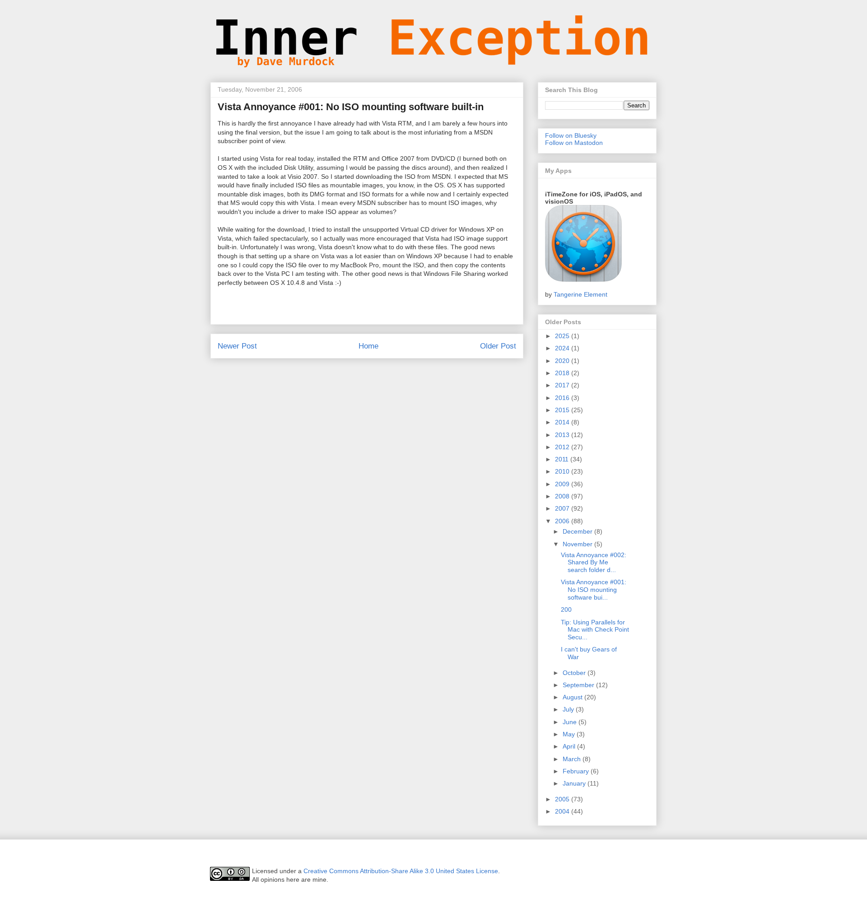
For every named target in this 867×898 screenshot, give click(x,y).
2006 (563, 521)
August (573, 697)
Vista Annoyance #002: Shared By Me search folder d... (593, 562)
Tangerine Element (580, 294)
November (578, 544)
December (578, 531)
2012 (563, 447)
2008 (563, 496)
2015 (563, 410)
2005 (563, 799)
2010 (563, 471)
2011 (562, 459)
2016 (563, 397)
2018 (563, 373)
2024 (563, 348)
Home (368, 346)
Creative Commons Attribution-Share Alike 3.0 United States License (400, 871)
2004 (563, 811)
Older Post (498, 346)
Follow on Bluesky (571, 135)
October (575, 672)
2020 (563, 360)
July (569, 709)
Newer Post (237, 346)
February (577, 771)
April (570, 746)
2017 (563, 385)
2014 (563, 422)
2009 (563, 484)
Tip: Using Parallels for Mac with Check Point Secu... (595, 630)
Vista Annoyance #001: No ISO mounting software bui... (593, 589)
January (575, 783)
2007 (563, 508)
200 (566, 609)
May (570, 734)
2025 (563, 336)
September (579, 685)
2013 (563, 434)
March (573, 759)
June (570, 722)
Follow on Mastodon (574, 142)
